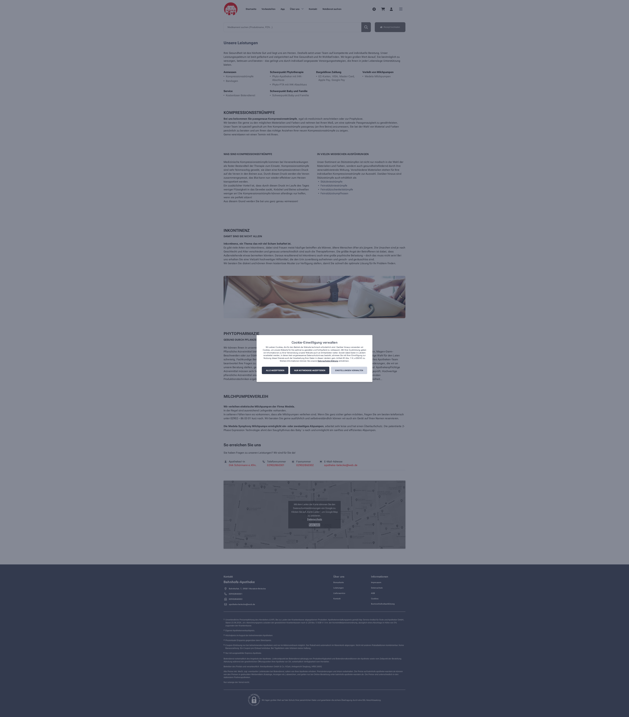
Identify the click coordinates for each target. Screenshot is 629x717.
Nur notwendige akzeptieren (309, 370)
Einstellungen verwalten (349, 370)
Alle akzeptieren (275, 370)
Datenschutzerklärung (328, 361)
